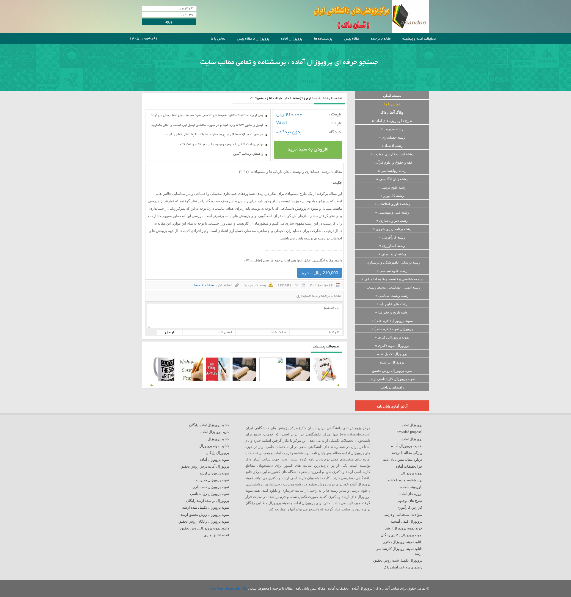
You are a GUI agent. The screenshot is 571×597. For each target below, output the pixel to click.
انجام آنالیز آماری (216, 535)
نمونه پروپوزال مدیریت (212, 480)
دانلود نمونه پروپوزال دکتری (402, 542)
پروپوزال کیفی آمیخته (406, 521)
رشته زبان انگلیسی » (392, 179)
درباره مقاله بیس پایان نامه (402, 459)
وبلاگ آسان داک (392, 112)
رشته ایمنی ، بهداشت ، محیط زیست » (392, 287)
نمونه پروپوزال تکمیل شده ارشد (205, 507)
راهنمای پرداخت (392, 387)
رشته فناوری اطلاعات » (392, 204)
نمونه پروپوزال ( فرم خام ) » (392, 321)
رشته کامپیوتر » (392, 196)
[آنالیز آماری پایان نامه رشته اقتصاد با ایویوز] (218, 380)
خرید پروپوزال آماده (214, 432)
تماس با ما (218, 39)
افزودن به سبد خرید (308, 149)
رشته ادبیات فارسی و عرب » (392, 154)
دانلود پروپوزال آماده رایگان (209, 425)
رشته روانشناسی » (392, 171)
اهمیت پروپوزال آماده (406, 446)
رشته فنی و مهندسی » (392, 212)
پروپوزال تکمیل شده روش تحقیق (397, 560)
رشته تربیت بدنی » (392, 254)
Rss (245, 588)
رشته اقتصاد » (392, 146)
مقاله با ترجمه (380, 39)
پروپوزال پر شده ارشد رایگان (207, 501)
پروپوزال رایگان (217, 453)
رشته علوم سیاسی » (392, 271)
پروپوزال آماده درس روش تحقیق (205, 466)
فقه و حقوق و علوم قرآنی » (392, 162)
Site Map (217, 588)
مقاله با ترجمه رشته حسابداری (319, 296)
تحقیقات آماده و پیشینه (419, 39)
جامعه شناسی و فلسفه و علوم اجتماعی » (392, 279)
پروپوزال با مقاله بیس (253, 39)
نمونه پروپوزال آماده (214, 459)
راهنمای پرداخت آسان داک (403, 567)
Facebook (233, 588)
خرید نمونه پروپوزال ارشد (403, 528)
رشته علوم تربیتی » (392, 187)
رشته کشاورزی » (392, 246)
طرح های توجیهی (409, 501)
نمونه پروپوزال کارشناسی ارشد (392, 379)
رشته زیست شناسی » (392, 296)
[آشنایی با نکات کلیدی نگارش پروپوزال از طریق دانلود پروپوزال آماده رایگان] (191, 380)
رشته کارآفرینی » (392, 237)
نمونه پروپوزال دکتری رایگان (401, 535)
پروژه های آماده (410, 494)
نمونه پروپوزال (411, 473)
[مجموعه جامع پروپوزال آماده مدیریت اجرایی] (244, 380)
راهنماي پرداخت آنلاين (248, 154)
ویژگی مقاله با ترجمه (406, 453)
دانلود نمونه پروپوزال (214, 446)
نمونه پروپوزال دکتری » (392, 337)
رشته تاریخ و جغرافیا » (392, 312)
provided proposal (409, 432)
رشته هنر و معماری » (392, 221)
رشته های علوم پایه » (392, 304)
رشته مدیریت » (392, 129)
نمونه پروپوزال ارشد (214, 473)
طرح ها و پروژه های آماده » (392, 121)
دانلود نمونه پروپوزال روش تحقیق (204, 528)
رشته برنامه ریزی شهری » (392, 229)
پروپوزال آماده (291, 39)
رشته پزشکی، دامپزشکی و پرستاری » (392, 262)
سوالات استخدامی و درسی (402, 515)
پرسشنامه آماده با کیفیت (404, 480)
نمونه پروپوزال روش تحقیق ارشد (205, 515)
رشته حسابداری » (392, 137)
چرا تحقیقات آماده (409, 466)
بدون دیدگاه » (289, 132)
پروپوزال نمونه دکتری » (392, 346)
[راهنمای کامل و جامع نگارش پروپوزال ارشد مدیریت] (325, 380)
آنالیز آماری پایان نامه (392, 406)
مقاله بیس (351, 39)
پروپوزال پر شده (392, 362)
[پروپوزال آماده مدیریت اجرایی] (271, 380)
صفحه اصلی (392, 96)
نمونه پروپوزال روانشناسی (209, 494)
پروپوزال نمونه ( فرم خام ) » (392, 329)
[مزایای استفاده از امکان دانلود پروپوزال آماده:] (164, 380)
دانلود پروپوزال (218, 439)
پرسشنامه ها (323, 39)
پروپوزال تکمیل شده (392, 354)
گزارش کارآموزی (409, 507)
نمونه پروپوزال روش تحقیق (392, 371)
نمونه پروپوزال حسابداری (210, 487)
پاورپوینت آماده (411, 487)
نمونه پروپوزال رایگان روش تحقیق (203, 521)
